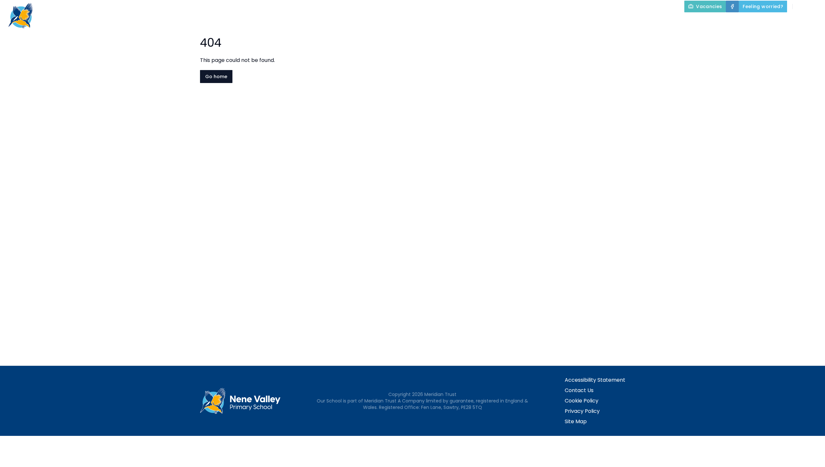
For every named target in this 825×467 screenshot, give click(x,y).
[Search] (801, 6)
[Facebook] (732, 6)
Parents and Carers (744, 21)
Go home (216, 76)
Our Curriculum (678, 21)
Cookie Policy (581, 400)
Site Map (576, 421)
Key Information (616, 21)
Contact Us (579, 390)
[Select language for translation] (814, 6)
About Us (561, 21)
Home (530, 21)
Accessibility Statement (595, 380)
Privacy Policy (582, 411)
